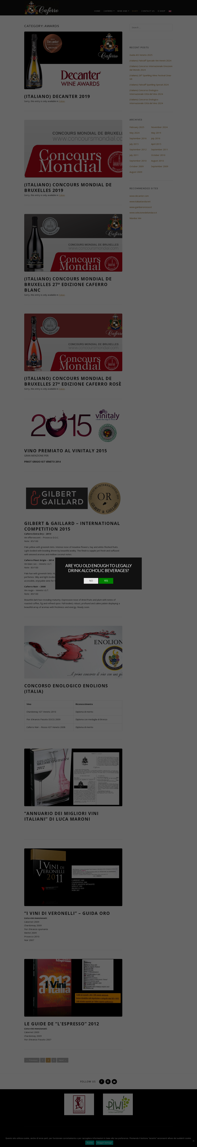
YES (106, 580)
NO (91, 580)
